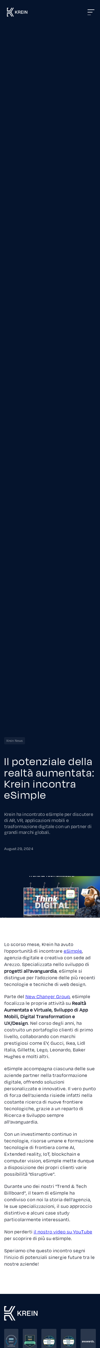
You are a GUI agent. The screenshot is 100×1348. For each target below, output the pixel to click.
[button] (57, 12)
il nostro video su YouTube (63, 1231)
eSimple (73, 951)
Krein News (14, 741)
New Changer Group (47, 996)
